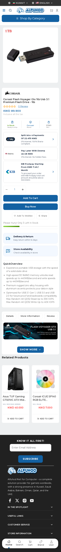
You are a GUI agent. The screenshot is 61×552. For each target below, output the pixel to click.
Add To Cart (30, 198)
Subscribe (30, 458)
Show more (28, 349)
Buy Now (30, 206)
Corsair (30, 125)
